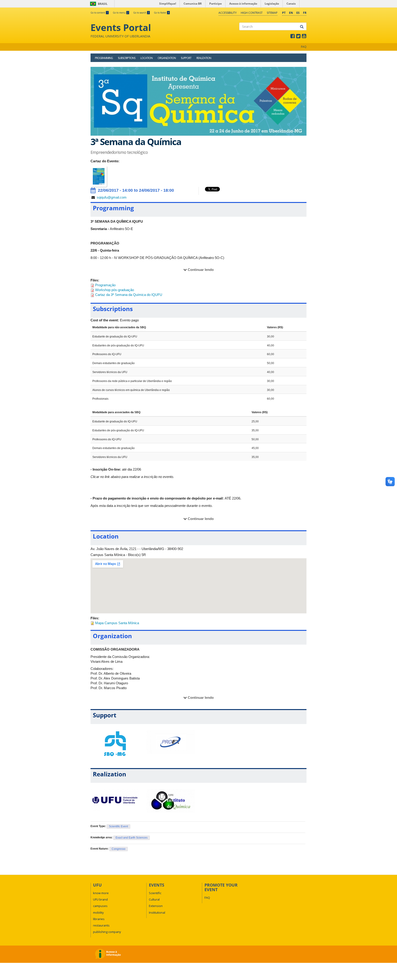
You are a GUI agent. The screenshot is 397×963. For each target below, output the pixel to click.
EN (291, 13)
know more (101, 893)
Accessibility (227, 13)
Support (186, 58)
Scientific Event (118, 826)
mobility (98, 912)
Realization (203, 58)
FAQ (303, 47)
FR (304, 13)
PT (284, 13)
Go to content (99, 12)
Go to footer (161, 12)
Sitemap (272, 13)
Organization (167, 58)
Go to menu (120, 12)
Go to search (141, 12)
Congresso (118, 849)
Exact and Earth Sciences (131, 837)
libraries (99, 919)
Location (146, 58)
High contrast (252, 13)
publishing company (107, 932)
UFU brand (100, 899)
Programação (105, 285)
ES (298, 13)
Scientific (155, 893)
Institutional (157, 912)
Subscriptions (126, 58)
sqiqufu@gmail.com (112, 197)
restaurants (101, 925)
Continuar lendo (201, 270)
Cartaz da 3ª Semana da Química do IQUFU (128, 295)
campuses (100, 906)
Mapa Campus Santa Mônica (117, 623)
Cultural (154, 899)
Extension (156, 906)
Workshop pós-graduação (114, 290)
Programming (104, 58)
